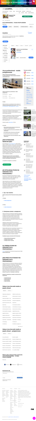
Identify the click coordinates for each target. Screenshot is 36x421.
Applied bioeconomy (16, 311)
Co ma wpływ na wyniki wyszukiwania (7, 34)
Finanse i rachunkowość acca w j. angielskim (7, 345)
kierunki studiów (18, 11)
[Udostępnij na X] (4, 81)
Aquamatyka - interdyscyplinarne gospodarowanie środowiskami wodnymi (17, 319)
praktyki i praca (28, 11)
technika (22, 12)
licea (19, 12)
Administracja (5, 296)
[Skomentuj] (4, 83)
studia (14, 11)
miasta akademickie (5, 11)
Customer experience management (7, 343)
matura (26, 12)
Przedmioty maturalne (24, 26)
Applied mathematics (6, 315)
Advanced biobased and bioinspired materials (17, 298)
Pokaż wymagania (6, 164)
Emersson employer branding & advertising (11, 419)
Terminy (27, 8)
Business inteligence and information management (17, 339)
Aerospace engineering (16, 300)
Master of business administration (17, 345)
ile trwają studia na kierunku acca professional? (11, 133)
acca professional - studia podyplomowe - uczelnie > (11, 106)
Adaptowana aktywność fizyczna (7, 294)
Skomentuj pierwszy (34, 418)
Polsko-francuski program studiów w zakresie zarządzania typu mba (17, 347)
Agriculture (14, 302)
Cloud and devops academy (17, 341)
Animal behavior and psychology (17, 306)
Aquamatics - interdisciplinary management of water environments (7, 319)
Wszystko (5, 26)
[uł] (18, 2)
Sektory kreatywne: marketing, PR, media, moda (7, 395)
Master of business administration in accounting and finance (7, 347)
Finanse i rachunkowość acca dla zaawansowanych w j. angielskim (17, 343)
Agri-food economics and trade (7, 302)
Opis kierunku (16, 26)
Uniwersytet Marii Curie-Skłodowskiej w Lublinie (29, 78)
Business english (15, 337)
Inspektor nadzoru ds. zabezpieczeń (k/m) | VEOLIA (12, 392)
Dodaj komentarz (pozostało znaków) (8, 371)
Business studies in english (7, 341)
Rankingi (26, 5)
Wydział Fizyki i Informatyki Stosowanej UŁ (29, 75)
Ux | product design (16, 349)
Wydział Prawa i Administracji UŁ (29, 72)
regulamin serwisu (5, 380)
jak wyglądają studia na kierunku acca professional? (11, 132)
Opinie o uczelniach (18, 5)
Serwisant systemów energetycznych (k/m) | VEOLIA (12, 396)
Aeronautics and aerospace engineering (7, 300)
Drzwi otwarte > (26, 176)
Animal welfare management (7, 311)
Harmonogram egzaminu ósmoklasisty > (28, 180)
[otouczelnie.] (7, 9)
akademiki (23, 11)
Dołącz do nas (10, 5)
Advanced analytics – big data (7, 298)
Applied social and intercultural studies (7, 317)
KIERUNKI (17, 57)
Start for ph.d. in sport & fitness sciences (7, 349)
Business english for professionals (7, 339)
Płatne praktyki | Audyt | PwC (15, 391)
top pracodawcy (4, 12)
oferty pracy (34, 111)
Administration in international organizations (17, 296)
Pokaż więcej (20, 326)
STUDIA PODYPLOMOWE (23, 57)
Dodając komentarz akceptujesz (7, 380)
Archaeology (5, 321)
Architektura (5, 323)
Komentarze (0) (31, 24)
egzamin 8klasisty (31, 12)
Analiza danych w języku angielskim (7, 306)
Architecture (15, 321)
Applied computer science (17, 313)
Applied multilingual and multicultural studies (17, 315)
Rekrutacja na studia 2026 (18, 6)
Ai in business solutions (16, 304)
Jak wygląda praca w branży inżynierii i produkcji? (3, 400)
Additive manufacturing (16, 294)
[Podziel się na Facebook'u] (4, 79)
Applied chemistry (6, 313)
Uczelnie (10, 26)
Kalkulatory (32, 8)
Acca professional (18, 52)
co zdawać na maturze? (27, 121)
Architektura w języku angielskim (17, 323)
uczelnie (10, 11)
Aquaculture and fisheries (17, 317)
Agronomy (4, 304)
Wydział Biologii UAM (29, 81)
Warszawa (4, 359)
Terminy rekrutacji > (27, 175)
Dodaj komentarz (19, 377)
